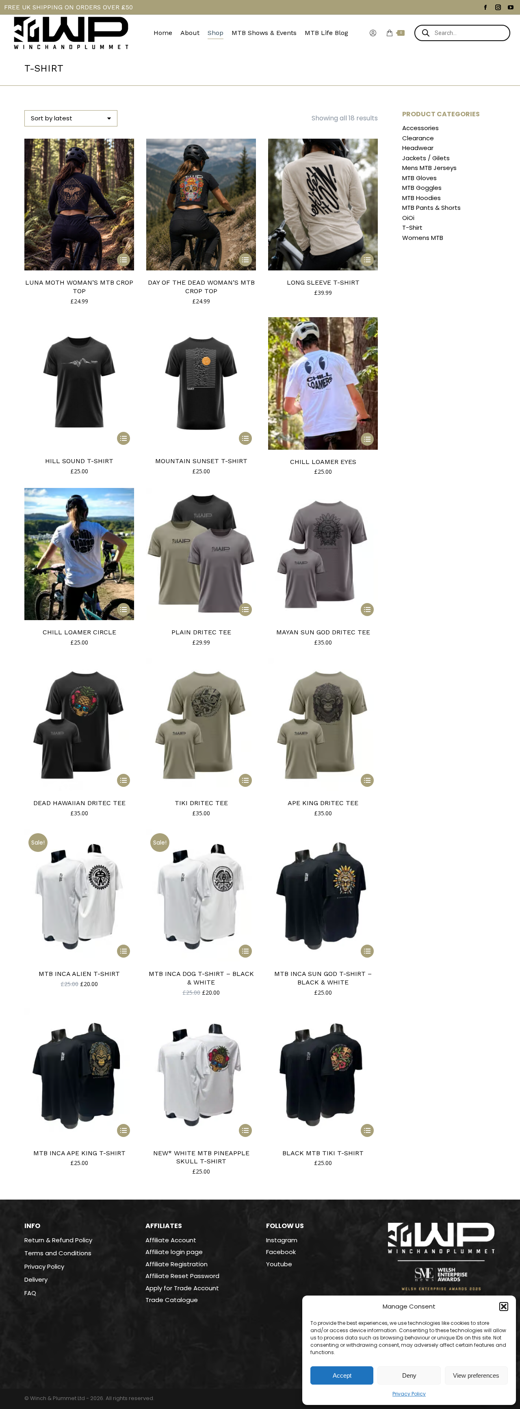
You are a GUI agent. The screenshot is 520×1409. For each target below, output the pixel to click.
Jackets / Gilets (426, 158)
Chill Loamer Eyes (323, 462)
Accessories (420, 128)
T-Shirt (412, 228)
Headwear (417, 148)
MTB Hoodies (421, 198)
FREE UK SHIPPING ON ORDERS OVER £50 (68, 7)
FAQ (30, 1293)
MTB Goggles (422, 188)
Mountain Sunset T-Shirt (201, 461)
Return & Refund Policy (58, 1240)
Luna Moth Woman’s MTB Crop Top (79, 287)
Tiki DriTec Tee (201, 803)
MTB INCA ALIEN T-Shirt (79, 974)
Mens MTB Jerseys (429, 168)
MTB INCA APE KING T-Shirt (79, 1153)
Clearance (418, 138)
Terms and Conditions (57, 1253)
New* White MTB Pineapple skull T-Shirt (201, 1157)
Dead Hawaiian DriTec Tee (79, 803)
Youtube (279, 1264)
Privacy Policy (409, 1393)
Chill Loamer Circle (79, 632)
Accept (342, 1375)
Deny (409, 1375)
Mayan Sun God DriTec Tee (323, 632)
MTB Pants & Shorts (431, 208)
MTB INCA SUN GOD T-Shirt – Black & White (323, 978)
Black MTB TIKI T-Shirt (323, 1153)
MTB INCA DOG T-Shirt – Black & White (201, 978)
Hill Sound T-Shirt (79, 461)
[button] (504, 1306)
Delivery (36, 1280)
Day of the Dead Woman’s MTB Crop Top (201, 287)
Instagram (281, 1240)
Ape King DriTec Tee (323, 803)
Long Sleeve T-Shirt (323, 282)
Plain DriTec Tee (201, 632)
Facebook (281, 1252)
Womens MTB (422, 238)
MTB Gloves (419, 178)
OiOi (408, 218)
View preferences (476, 1375)
